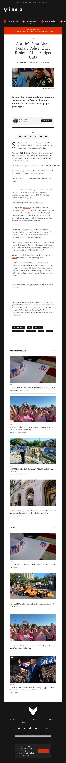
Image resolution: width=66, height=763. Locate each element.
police (41, 331)
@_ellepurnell (24, 121)
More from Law (18, 350)
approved (26, 208)
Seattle (49, 331)
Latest (13, 527)
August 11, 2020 (38, 203)
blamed (14, 258)
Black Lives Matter (18, 327)
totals (48, 213)
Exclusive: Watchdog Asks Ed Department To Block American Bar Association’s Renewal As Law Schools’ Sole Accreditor (33, 512)
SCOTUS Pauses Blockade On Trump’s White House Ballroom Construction (31, 470)
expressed (45, 230)
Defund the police (18, 331)
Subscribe (44, 751)
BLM (29, 327)
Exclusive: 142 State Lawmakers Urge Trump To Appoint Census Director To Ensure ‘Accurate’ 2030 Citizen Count (32, 689)
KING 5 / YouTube (49, 88)
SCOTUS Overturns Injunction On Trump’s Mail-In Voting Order (32, 388)
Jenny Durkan (31, 331)
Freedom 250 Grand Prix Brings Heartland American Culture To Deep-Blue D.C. (32, 605)
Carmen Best (38, 327)
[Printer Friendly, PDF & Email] (46, 136)
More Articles (46, 120)
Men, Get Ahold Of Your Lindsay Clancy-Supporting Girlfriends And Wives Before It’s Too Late (32, 428)
